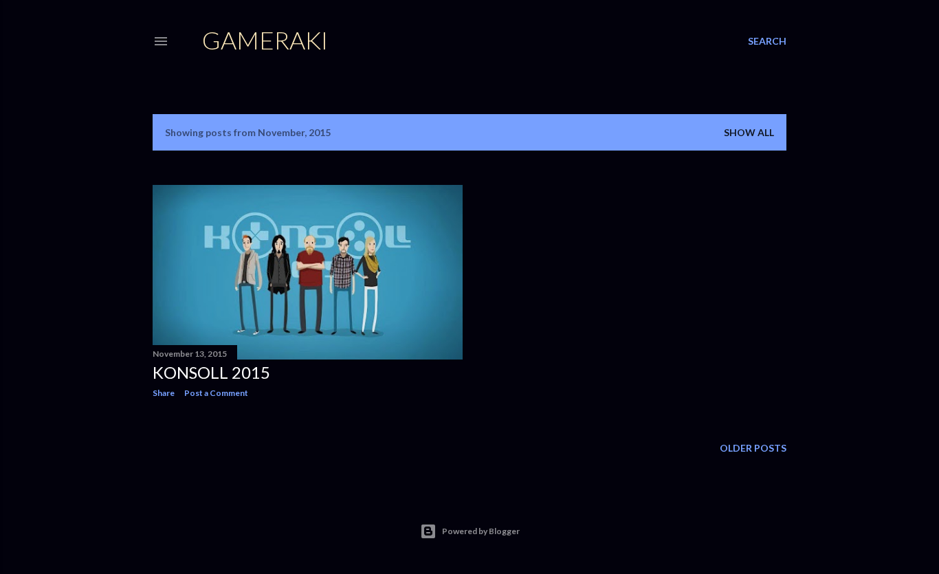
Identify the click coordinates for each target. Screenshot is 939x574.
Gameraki (265, 40)
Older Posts (753, 448)
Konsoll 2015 (211, 372)
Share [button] (164, 393)
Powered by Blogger (481, 531)
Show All (749, 132)
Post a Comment (216, 393)
